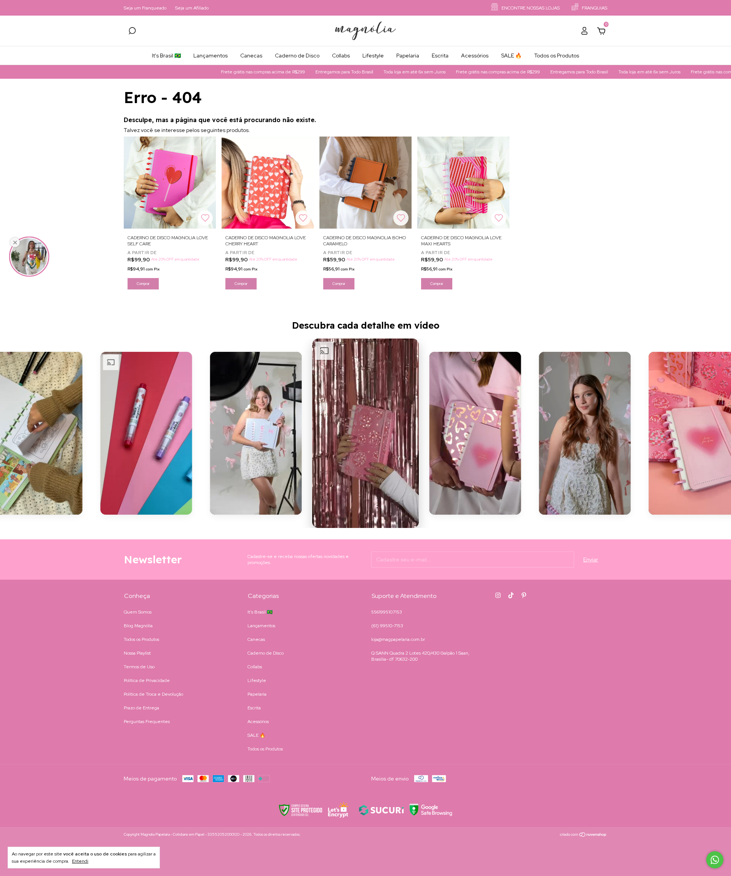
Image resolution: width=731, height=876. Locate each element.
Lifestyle (373, 55)
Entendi (80, 861)
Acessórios (474, 55)
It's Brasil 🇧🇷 (166, 55)
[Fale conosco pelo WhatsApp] (714, 859)
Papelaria (407, 55)
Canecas (251, 55)
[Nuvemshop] (583, 835)
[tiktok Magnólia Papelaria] (511, 595)
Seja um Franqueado (145, 8)
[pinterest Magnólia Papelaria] (524, 595)
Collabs (341, 55)
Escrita (440, 55)
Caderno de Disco (297, 55)
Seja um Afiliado (192, 8)
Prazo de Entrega (141, 708)
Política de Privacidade (147, 680)
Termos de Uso (139, 667)
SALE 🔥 (511, 55)
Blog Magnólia (138, 626)
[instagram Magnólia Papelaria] (498, 595)
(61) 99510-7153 (387, 626)
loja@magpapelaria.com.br (398, 639)
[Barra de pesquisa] (132, 32)
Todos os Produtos (556, 55)
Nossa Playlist (137, 653)
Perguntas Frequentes (147, 722)
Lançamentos (210, 55)
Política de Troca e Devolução (153, 694)
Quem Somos (138, 612)
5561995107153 (386, 612)
